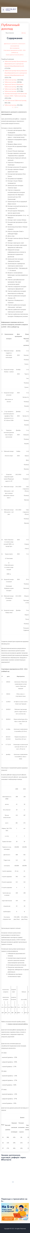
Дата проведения (14, 48)
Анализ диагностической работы (14, 55)
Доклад (24, 33)
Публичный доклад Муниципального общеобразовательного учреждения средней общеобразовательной (15, 73)
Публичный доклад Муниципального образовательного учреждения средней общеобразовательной (15, 64)
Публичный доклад (10, 27)
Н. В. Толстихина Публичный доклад (15, 100)
